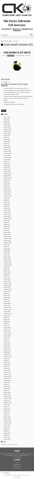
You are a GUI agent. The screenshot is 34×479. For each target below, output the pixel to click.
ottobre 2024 (7, 155)
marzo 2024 (7, 167)
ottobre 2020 (7, 240)
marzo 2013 (7, 415)
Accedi (17, 462)
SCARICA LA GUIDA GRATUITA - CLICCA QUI (24, 453)
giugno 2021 (7, 224)
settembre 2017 (8, 313)
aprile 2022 (6, 206)
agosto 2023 (7, 180)
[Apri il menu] (31, 35)
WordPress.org (17, 468)
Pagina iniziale (4, 41)
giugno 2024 (7, 163)
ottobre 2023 (7, 175)
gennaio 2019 (7, 281)
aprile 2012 (6, 435)
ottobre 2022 (7, 194)
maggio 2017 (7, 321)
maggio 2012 (7, 433)
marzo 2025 (7, 145)
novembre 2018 (7, 285)
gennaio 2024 (7, 171)
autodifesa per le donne (6, 444)
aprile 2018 (6, 299)
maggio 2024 (7, 165)
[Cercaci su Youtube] (7, 35)
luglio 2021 (6, 222)
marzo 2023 (7, 186)
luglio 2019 (6, 269)
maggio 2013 (7, 411)
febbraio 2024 (7, 169)
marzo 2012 (7, 437)
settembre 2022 (8, 196)
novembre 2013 (7, 398)
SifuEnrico (28, 55)
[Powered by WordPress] (19, 476)
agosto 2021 (7, 220)
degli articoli (17, 464)
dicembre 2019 (7, 261)
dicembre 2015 (7, 352)
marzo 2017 (7, 325)
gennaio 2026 (7, 127)
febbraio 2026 (7, 125)
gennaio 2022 (7, 212)
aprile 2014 (6, 390)
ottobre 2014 (7, 378)
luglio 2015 (6, 360)
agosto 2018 (7, 291)
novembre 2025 (7, 131)
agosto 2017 (7, 315)
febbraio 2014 (7, 392)
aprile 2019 (6, 275)
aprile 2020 (6, 252)
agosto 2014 (7, 382)
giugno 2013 (7, 408)
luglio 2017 (6, 317)
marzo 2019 (7, 277)
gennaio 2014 (7, 394)
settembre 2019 (8, 265)
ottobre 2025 (7, 133)
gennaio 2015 (7, 372)
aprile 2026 (6, 123)
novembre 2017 (7, 309)
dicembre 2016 (7, 331)
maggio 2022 (7, 204)
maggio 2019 (7, 273)
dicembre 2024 (7, 151)
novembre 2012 (7, 423)
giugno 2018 (7, 295)
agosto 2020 (7, 244)
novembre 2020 (7, 238)
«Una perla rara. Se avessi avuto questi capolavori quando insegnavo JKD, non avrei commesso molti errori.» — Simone (18, 98)
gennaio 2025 (7, 149)
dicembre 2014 (7, 374)
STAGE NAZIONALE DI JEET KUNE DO (17, 52)
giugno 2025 (7, 139)
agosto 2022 (7, 198)
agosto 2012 (7, 427)
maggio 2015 (7, 364)
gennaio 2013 (7, 419)
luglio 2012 (6, 429)
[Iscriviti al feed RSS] (1, 35)
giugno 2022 (7, 202)
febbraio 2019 (7, 279)
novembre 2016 (7, 334)
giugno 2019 (7, 271)
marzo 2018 (7, 301)
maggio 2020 (7, 250)
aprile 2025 (6, 143)
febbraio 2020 (7, 257)
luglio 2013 (6, 406)
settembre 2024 (8, 157)
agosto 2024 (7, 159)
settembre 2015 (8, 356)
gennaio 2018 (7, 305)
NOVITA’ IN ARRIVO (9, 102)
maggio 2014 (7, 388)
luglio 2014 (6, 384)
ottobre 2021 (7, 216)
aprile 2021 (6, 228)
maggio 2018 (7, 297)
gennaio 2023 (7, 190)
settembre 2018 (8, 289)
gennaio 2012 (7, 439)
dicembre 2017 (7, 307)
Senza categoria (11, 55)
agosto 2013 (7, 404)
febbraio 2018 (7, 303)
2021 (10, 41)
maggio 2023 (7, 184)
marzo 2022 (7, 208)
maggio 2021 (7, 226)
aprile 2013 (6, 413)
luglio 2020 (6, 246)
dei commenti (17, 466)
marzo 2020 (7, 254)
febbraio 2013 (7, 417)
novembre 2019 (7, 263)
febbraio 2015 (7, 370)
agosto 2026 (7, 117)
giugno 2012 (7, 431)
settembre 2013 (8, 402)
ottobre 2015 (7, 354)
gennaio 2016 (7, 350)
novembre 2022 (7, 192)
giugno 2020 (7, 248)
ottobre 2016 (7, 336)
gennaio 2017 (7, 329)
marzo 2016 (7, 346)
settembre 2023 (8, 177)
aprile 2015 (6, 366)
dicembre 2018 (7, 283)
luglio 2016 (6, 340)
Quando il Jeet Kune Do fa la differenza (14, 104)
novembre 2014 (7, 376)
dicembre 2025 (7, 129)
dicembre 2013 (7, 396)
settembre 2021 (8, 218)
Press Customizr (26, 475)
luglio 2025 (6, 137)
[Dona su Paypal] (5, 35)
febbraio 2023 (7, 188)
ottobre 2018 (7, 287)
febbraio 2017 (7, 327)
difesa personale (14, 444)
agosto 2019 (7, 267)
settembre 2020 (8, 242)
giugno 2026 (7, 121)
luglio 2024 (6, 161)
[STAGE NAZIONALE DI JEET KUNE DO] (17, 66)
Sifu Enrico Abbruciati (12, 475)
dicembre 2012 (7, 421)
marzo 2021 (7, 230)
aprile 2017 (6, 323)
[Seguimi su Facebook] (2, 35)
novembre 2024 (7, 153)
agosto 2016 (7, 338)
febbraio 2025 (7, 147)
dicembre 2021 (7, 214)
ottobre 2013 (7, 400)
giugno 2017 (7, 319)
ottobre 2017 (7, 311)
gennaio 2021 (7, 234)
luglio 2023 (6, 182)
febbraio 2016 (7, 348)
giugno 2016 (7, 342)
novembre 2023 (7, 173)
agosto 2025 (7, 135)
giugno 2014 (7, 386)
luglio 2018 (6, 293)
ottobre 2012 (7, 425)
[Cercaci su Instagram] (4, 35)
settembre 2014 (8, 380)
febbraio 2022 (7, 210)
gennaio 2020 (7, 259)
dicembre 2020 (7, 236)
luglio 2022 (6, 200)
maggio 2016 (7, 344)
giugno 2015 (7, 362)
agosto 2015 (7, 358)
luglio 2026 (6, 119)
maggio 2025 (7, 141)
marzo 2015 (7, 368)
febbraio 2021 (7, 232)
